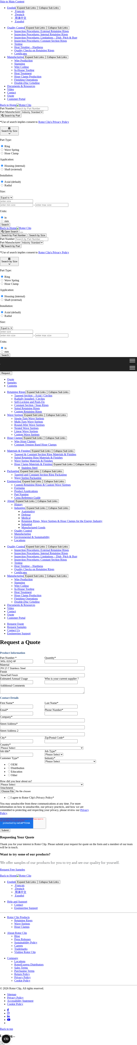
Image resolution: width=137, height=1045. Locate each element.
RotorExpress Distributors (29, 964)
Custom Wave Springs (26, 434)
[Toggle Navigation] (21, 232)
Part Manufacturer (10, 111)
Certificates (20, 53)
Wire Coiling (21, 66)
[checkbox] (21, 770)
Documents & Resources (21, 86)
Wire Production (23, 60)
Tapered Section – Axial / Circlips (33, 395)
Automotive (28, 511)
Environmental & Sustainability (32, 537)
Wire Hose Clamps (24, 441)
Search (5, 224)
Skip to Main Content (12, 1)
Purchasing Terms (24, 970)
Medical (26, 517)
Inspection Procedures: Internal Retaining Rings (41, 34)
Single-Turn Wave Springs (29, 418)
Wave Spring (11, 149)
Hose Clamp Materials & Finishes (33, 464)
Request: (6, 373)
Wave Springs (15, 414)
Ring (7, 146)
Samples (12, 382)
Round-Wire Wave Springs (29, 424)
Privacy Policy (22, 977)
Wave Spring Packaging (27, 477)
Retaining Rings (16, 391)
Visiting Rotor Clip (25, 952)
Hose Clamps (14, 437)
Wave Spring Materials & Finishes (33, 460)
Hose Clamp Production (27, 76)
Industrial (26, 524)
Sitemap (11, 994)
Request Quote (15, 623)
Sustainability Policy (25, 942)
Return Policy (22, 974)
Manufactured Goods (33, 527)
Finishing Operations (26, 79)
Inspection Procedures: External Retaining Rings (41, 31)
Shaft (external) (13, 169)
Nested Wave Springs (26, 428)
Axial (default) (12, 181)
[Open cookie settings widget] (6, 1039)
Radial (8, 185)
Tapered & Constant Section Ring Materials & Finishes (45, 454)
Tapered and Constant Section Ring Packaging (40, 474)
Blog (17, 936)
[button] (9, 130)
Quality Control (16, 27)
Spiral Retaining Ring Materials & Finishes (38, 457)
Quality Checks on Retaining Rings (34, 50)
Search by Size (37, 235)
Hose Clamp (11, 153)
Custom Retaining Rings (28, 411)
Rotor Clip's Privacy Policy (53, 121)
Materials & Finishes (18, 450)
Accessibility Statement (20, 1000)
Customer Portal (16, 98)
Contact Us (13, 630)
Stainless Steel (29, 467)
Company (12, 958)
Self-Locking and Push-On (29, 401)
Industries (19, 507)
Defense (26, 514)
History (18, 504)
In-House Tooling (24, 70)
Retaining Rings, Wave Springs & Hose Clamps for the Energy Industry (61, 521)
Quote (10, 95)
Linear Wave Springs (26, 431)
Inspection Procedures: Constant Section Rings (40, 40)
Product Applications (26, 491)
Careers (18, 945)
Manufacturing (15, 57)
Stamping (19, 63)
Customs (12, 385)
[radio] (25, 764)
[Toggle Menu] (132, 360)
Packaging (13, 471)
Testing (18, 44)
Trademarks (20, 948)
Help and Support (17, 901)
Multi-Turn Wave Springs (28, 421)
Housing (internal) (14, 165)
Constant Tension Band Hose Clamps (35, 444)
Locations (19, 540)
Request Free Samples (12, 869)
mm (6, 221)
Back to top (6, 1028)
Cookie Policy (22, 980)
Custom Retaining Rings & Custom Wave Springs (42, 484)
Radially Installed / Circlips (29, 398)
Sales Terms (21, 967)
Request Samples (16, 627)
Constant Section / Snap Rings (31, 405)
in (5, 217)
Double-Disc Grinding (27, 82)
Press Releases (22, 939)
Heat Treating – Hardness (28, 47)
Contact (11, 92)
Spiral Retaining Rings (27, 408)
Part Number (7, 108)
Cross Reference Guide (27, 497)
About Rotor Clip (17, 932)
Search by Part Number (13, 235)
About (10, 500)
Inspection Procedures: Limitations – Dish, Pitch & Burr (45, 37)
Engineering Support (19, 633)
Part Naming (21, 494)
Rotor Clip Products (18, 917)
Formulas (19, 488)
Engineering (14, 481)
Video (10, 89)
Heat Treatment (23, 73)
